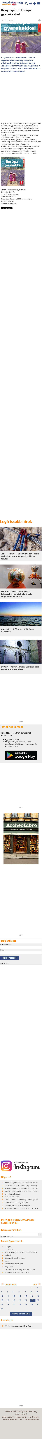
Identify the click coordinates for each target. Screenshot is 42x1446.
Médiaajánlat (10, 1419)
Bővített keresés (6, 1237)
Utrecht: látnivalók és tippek (15, 1258)
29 (32, 1304)
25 (8, 1304)
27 (20, 1304)
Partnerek (33, 1417)
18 (8, 1300)
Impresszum (8, 1417)
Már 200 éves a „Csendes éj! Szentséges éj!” (21, 1200)
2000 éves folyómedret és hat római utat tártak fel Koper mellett (20, 668)
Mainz (7, 1261)
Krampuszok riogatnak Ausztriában (18, 1205)
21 (26, 1300)
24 (2, 1304)
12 (14, 1296)
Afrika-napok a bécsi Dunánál (18, 1326)
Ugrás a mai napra (21, 1314)
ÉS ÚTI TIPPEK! (9, 1223)
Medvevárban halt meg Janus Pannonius (20, 1269)
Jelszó (2, 950)
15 (32, 1296)
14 (26, 1296)
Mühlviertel (9, 1249)
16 (38, 1296)
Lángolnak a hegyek (12, 1194)
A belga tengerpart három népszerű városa (21, 1252)
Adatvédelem (32, 1419)
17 (2, 1300)
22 (32, 1300)
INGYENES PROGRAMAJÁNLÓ (17, 1220)
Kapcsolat (21, 1417)
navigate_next (40, 1234)
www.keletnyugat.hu (8, 203)
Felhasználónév (6, 944)
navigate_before (2, 1284)
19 (14, 1300)
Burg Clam (9, 1266)
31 (2, 1308)
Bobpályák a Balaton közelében (17, 1272)
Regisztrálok (4, 963)
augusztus (11, 1284)
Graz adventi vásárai (12, 1197)
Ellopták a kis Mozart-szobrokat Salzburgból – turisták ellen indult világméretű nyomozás (16, 594)
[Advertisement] (21, 97)
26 (14, 1304)
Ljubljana (8, 1246)
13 (20, 1296)
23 (38, 1300)
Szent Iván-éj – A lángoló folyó (16, 1202)
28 (26, 1304)
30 (38, 1304)
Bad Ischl (8, 1255)
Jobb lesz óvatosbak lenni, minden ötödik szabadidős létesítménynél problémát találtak (20, 556)
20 (20, 1300)
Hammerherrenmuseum (14, 1264)
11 (8, 1296)
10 (2, 1296)
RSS (21, 1419)
